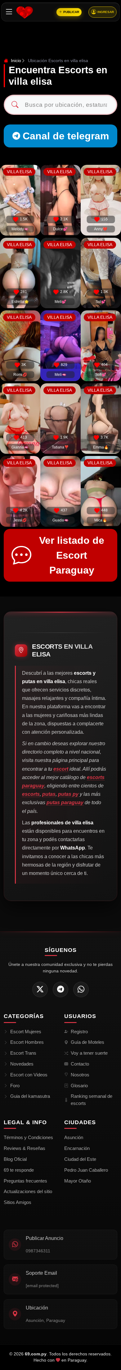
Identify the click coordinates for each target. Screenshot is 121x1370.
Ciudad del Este (80, 1159)
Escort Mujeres (25, 1031)
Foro (15, 1085)
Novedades (22, 1063)
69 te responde (19, 1170)
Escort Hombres (27, 1042)
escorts (31, 794)
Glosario (79, 1085)
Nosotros (80, 1074)
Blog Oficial (15, 1159)
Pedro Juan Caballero (86, 1170)
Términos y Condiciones (28, 1137)
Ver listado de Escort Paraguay (71, 555)
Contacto (80, 1063)
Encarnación (77, 1148)
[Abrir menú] (9, 12)
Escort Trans (23, 1053)
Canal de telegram (66, 136)
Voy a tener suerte (89, 1053)
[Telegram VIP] (60, 989)
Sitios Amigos (17, 1202)
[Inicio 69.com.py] (24, 12)
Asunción (73, 1137)
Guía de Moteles (87, 1042)
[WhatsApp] (81, 989)
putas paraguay (65, 802)
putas (49, 794)
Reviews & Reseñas (24, 1148)
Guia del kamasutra (30, 1096)
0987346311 (38, 1251)
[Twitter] (40, 989)
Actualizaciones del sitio (28, 1191)
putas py (68, 794)
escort (60, 769)
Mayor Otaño (77, 1180)
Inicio (15, 60)
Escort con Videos (28, 1074)
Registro (79, 1031)
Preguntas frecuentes (25, 1180)
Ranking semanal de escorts (91, 1099)
